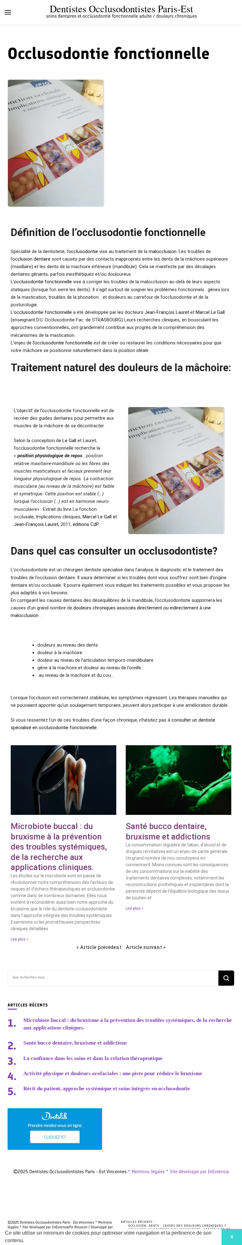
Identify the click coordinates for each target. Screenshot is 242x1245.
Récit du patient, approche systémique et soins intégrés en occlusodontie (106, 1089)
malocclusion (162, 251)
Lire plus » (19, 939)
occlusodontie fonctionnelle (43, 282)
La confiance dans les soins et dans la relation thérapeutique (93, 1058)
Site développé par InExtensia (199, 1171)
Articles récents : (138, 1222)
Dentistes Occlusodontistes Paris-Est (121, 8)
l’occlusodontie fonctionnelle (62, 343)
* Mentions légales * (149, 1171)
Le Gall (69, 440)
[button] (26, 1241)
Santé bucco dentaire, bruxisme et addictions (75, 1043)
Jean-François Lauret (167, 312)
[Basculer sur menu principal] (8, 12)
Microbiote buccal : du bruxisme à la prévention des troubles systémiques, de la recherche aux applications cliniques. (59, 846)
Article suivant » (145, 947)
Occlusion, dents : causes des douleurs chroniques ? (177, 1226)
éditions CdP (86, 524)
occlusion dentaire (31, 259)
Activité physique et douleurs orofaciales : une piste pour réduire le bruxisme (112, 1073)
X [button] (231, 1236)
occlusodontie (83, 251)
